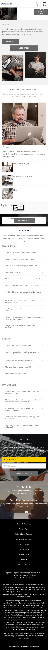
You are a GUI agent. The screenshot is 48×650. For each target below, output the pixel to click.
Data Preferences (24, 544)
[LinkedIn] (21, 512)
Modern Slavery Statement (24, 534)
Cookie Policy (24, 549)
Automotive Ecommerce (30, 647)
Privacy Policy (24, 529)
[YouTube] (26, 512)
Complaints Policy (24, 554)
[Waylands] (6, 4)
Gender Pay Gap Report (24, 539)
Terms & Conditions (24, 524)
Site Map (24, 559)
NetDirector (13, 647)
